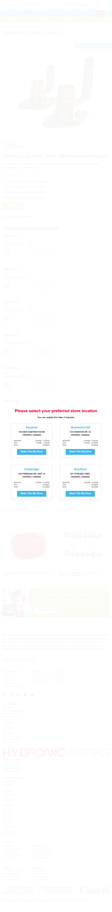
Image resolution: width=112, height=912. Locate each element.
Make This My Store (32, 452)
